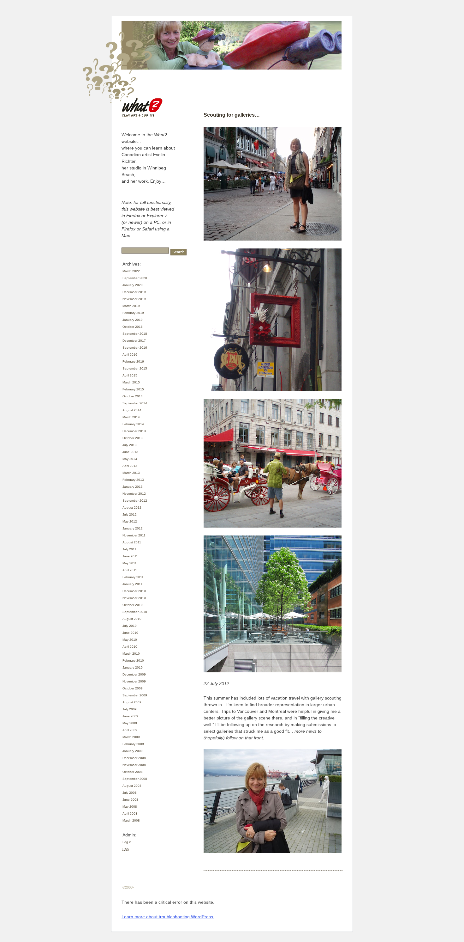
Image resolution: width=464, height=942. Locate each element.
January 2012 (132, 528)
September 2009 (134, 695)
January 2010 (132, 667)
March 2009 (131, 737)
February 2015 (133, 389)
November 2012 (134, 493)
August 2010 (131, 619)
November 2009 (134, 681)
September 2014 (134, 403)
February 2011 (133, 577)
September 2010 (134, 612)
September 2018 (134, 333)
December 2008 (134, 758)
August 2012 (131, 507)
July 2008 (129, 792)
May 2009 (129, 723)
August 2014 (131, 410)
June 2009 (130, 716)
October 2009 (132, 688)
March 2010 (131, 653)
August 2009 (131, 702)
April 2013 (129, 466)
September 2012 (134, 500)
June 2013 (130, 452)
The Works (304, 91)
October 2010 (132, 605)
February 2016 (133, 361)
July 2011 (129, 549)
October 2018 (132, 326)
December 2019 (134, 292)
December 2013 (134, 431)
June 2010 (130, 632)
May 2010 (129, 639)
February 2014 (133, 424)
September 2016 (134, 347)
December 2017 (134, 340)
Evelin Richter (245, 91)
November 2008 (134, 765)
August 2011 (131, 542)
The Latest (214, 91)
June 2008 (130, 799)
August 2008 (131, 785)
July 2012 (129, 514)
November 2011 (134, 535)
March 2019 (131, 306)
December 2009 (134, 674)
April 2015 (129, 375)
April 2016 (129, 354)
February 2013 (133, 479)
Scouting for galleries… (232, 115)
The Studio (276, 91)
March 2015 (131, 382)
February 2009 (133, 744)
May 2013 (129, 459)
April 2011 (129, 570)
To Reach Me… (219, 98)
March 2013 (131, 472)
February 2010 (133, 660)
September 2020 (134, 278)
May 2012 (129, 521)
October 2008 (132, 772)
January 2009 (132, 751)
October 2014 (132, 396)
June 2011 (130, 556)
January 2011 (132, 584)
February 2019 (133, 313)
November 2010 (134, 598)
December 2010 (134, 591)
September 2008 (134, 778)
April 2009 (129, 730)
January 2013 (132, 486)
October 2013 (132, 438)
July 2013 (129, 445)
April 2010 (129, 646)
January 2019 (132, 319)
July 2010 (129, 625)
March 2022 (131, 271)
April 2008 (129, 813)
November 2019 (134, 299)
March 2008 (131, 820)
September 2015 (134, 368)
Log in (127, 842)
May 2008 (129, 806)
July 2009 (129, 709)
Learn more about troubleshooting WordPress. (168, 916)
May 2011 (129, 563)
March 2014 (131, 417)
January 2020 (132, 285)
